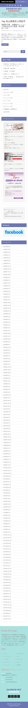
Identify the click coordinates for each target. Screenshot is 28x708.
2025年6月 (6, 285)
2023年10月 (6, 339)
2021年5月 (6, 420)
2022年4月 (6, 389)
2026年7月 (6, 249)
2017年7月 (6, 549)
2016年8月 (6, 579)
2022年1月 (6, 397)
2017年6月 (6, 551)
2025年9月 (6, 277)
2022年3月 (6, 392)
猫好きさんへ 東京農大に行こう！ (12, 74)
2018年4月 (6, 523)
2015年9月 (6, 610)
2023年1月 (6, 364)
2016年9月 (6, 577)
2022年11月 (6, 369)
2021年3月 (6, 425)
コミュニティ (7, 97)
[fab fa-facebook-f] (7, 5)
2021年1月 (6, 431)
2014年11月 (6, 619)
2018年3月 (6, 526)
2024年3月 (6, 325)
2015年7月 (6, 616)
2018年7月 (6, 515)
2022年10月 (6, 372)
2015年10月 (6, 607)
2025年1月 (6, 299)
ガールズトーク (7, 92)
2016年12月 (6, 568)
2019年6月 (6, 484)
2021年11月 (6, 403)
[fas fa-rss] (18, 5)
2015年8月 (6, 613)
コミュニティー (7, 662)
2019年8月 (6, 479)
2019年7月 (6, 481)
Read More (5, 44)
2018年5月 (6, 521)
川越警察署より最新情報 (9, 109)
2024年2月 (6, 327)
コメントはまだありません (15, 30)
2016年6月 (6, 585)
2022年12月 (6, 367)
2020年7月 (6, 448)
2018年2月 (6, 529)
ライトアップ (7, 103)
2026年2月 (6, 263)
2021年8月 (6, 411)
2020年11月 (6, 437)
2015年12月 (6, 602)
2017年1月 (6, 565)
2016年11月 (6, 571)
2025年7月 (6, 283)
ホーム (5, 653)
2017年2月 (6, 563)
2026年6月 (6, 252)
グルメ (5, 95)
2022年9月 (6, 375)
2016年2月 (6, 596)
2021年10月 (6, 406)
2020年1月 (6, 465)
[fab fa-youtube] (21, 5)
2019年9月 (6, 476)
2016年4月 (6, 591)
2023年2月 (6, 361)
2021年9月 (6, 409)
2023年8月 (6, 344)
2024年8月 (6, 313)
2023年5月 (6, 353)
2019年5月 (6, 487)
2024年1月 (6, 330)
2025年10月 (6, 274)
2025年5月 (6, 288)
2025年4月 (6, 291)
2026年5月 (6, 255)
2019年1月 (6, 498)
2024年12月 (6, 302)
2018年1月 (6, 532)
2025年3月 (6, 294)
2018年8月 (6, 512)
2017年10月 (6, 540)
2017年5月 (6, 554)
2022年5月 (6, 386)
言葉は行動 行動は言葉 (9, 68)
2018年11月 (6, 504)
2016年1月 (6, 599)
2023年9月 (6, 341)
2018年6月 (6, 518)
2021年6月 (6, 417)
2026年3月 (6, 260)
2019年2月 (6, 495)
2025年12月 (6, 269)
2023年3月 (6, 358)
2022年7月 (6, 381)
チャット (24, 30)
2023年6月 (6, 350)
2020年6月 (6, 451)
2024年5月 (6, 319)
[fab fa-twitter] (10, 5)
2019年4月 (6, 490)
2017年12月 (6, 535)
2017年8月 (6, 546)
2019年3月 (6, 493)
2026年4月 (6, 257)
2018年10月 (6, 507)
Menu (26, 12)
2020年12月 (6, 434)
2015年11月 (6, 605)
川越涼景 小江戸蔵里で (9, 71)
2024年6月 (6, 316)
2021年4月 (6, 423)
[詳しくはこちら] (14, 124)
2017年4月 (6, 557)
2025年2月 (6, 297)
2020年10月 (6, 439)
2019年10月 (6, 473)
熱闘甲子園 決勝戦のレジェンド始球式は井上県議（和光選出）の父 (13, 26)
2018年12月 (6, 501)
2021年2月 (6, 428)
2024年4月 (6, 322)
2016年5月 (6, 588)
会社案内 (19, 665)
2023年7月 (6, 347)
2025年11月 (6, 271)
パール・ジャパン (8, 656)
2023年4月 (6, 355)
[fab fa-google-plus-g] (12, 5)
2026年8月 (6, 246)
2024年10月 (6, 308)
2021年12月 (6, 400)
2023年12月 (6, 333)
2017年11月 (6, 537)
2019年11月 (6, 470)
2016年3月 (6, 593)
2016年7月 (6, 582)
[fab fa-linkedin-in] (15, 5)
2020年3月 (6, 459)
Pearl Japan (16, 705)
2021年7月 (6, 414)
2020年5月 (6, 453)
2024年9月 (6, 311)
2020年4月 (6, 456)
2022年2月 (6, 395)
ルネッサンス (7, 106)
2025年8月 (6, 280)
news (5, 89)
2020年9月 (6, 442)
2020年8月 (6, 445)
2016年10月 (6, 574)
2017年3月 (6, 560)
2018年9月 (6, 509)
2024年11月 (6, 305)
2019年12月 (6, 467)
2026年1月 (6, 266)
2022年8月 (6, 378)
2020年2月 (6, 462)
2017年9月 (6, 543)
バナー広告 (6, 659)
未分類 (5, 111)
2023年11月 (6, 336)
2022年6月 (6, 383)
